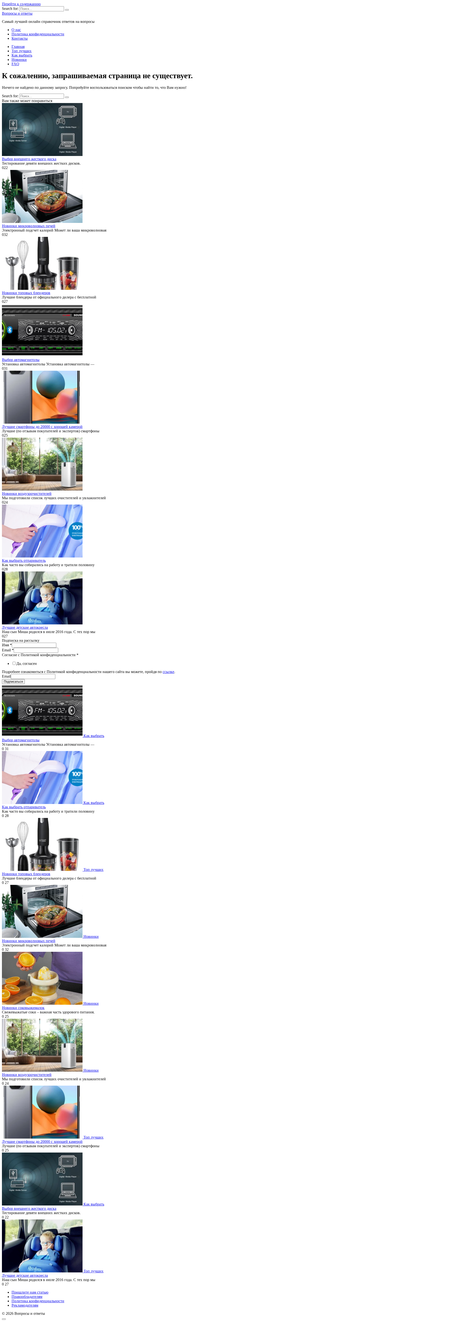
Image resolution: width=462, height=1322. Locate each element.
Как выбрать (22, 55)
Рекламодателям (25, 1305)
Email (8, 650)
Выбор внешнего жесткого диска (29, 159)
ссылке (168, 672)
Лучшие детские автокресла (25, 627)
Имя (7, 645)
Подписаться (13, 681)
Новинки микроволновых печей (28, 226)
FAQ (15, 64)
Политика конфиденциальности (38, 34)
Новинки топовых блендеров (26, 293)
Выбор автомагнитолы (20, 360)
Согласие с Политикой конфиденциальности (40, 655)
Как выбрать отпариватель (24, 560)
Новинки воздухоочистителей (26, 494)
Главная (18, 47)
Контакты (20, 38)
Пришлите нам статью (30, 1292)
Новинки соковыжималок (23, 1008)
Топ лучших (22, 51)
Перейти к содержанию (21, 4)
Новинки (19, 60)
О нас (16, 30)
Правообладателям (27, 1297)
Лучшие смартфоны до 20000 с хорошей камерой (42, 427)
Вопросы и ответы (17, 13)
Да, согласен (26, 663)
